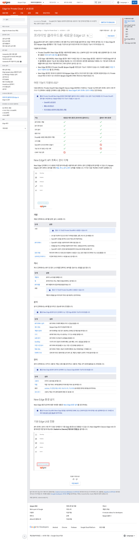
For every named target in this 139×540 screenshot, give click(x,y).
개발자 (37, 277)
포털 (37, 13)
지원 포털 (69, 519)
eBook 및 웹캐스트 (35, 519)
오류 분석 (37, 338)
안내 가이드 (46, 13)
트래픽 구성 (38, 353)
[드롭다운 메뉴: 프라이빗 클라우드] (44, 2)
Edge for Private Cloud (12, 9)
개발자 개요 (106, 509)
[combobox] (104, 2)
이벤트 (32, 512)
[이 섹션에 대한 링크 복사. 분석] (40, 302)
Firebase (74, 527)
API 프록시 (38, 242)
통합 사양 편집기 (49, 106)
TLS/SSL (72, 388)
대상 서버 (58, 388)
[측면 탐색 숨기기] (24, 536)
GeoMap (37, 342)
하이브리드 (53, 2)
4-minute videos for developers (113, 512)
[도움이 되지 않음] (114, 30)
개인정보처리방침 (35, 536)
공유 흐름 (37, 253)
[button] (12, 128)
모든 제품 (102, 527)
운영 (29, 13)
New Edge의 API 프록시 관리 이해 (80, 90)
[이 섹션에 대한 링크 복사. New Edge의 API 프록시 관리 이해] (70, 160)
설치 (14, 13)
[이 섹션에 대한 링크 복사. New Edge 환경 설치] (56, 399)
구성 (21, 13)
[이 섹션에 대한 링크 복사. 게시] (40, 263)
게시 (61, 168)
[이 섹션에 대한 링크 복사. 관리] (40, 359)
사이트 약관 (45, 536)
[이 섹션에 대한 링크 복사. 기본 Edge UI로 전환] (56, 421)
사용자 (37, 381)
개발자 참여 (38, 331)
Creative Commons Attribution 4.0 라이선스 (67, 492)
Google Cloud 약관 (57, 536)
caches (47, 388)
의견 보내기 (111, 36)
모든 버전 (5, 13)
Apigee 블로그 (107, 516)
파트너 (32, 516)
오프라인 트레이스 (40, 256)
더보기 (79, 2)
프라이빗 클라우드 (36, 2)
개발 (57, 168)
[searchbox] (13, 19)
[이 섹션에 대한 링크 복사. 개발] (40, 215)
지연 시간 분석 (39, 345)
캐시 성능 (37, 327)
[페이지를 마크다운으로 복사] (88, 35)
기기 (36, 334)
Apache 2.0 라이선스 (110, 492)
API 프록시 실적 (39, 323)
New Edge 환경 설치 (70, 405)
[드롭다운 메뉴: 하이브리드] (59, 2)
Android (55, 527)
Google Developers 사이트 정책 (60, 494)
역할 (36, 384)
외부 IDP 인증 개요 (51, 55)
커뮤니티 (69, 509)
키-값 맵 (52, 388)
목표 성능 (37, 349)
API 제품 (37, 284)
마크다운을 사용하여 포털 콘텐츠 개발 (55, 109)
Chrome (64, 527)
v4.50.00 (29, 9)
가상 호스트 (64, 388)
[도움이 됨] (111, 30)
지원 (56, 13)
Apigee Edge (22, 2)
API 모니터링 (68, 2)
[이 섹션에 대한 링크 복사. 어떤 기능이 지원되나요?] (60, 83)
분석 (65, 168)
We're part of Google (36, 509)
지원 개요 (69, 512)
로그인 (135, 2)
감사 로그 (37, 392)
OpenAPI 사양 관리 (50, 102)
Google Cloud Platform (88, 527)
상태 (67, 516)
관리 (68, 168)
